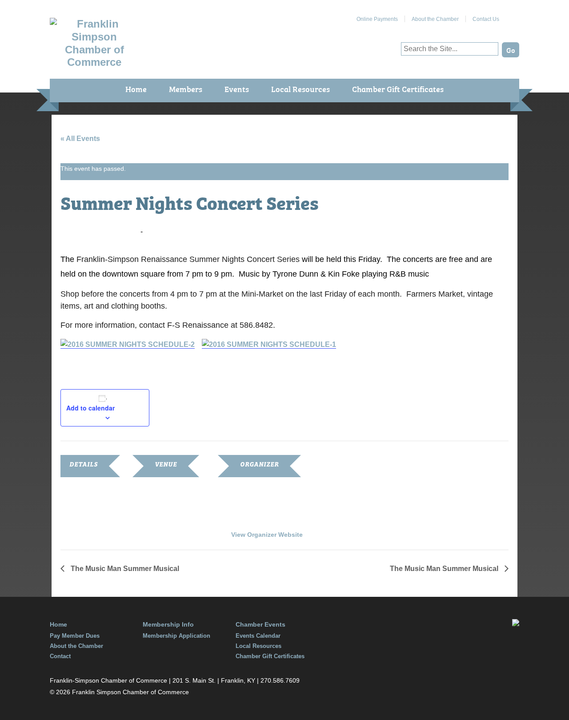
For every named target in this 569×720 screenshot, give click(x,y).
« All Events (80, 138)
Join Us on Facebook (512, 15)
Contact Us (486, 19)
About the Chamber (435, 19)
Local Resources (300, 89)
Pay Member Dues (75, 635)
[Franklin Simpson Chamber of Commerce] (94, 62)
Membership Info (168, 624)
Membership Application (176, 635)
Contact (60, 656)
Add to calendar (90, 407)
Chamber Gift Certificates (398, 89)
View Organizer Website (267, 534)
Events (236, 89)
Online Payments (377, 19)
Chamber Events (260, 624)
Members (185, 89)
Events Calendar (258, 635)
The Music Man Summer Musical (124, 568)
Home (136, 89)
